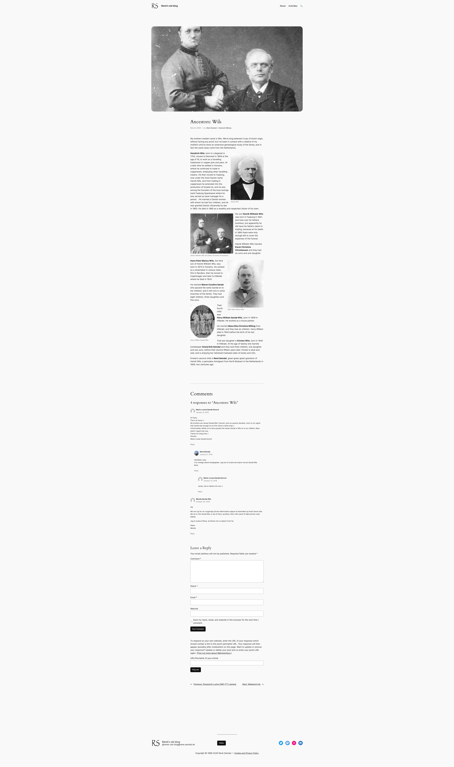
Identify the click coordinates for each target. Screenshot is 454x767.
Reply (192, 444)
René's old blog (169, 5)
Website (194, 608)
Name (194, 586)
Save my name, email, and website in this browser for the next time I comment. (226, 621)
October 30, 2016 (203, 502)
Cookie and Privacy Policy (246, 753)
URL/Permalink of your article (204, 658)
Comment (195, 559)
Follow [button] (221, 743)
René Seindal (212, 128)
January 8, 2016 (202, 412)
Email (193, 597)
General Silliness (225, 128)
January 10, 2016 (210, 481)
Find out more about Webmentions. (214, 653)
